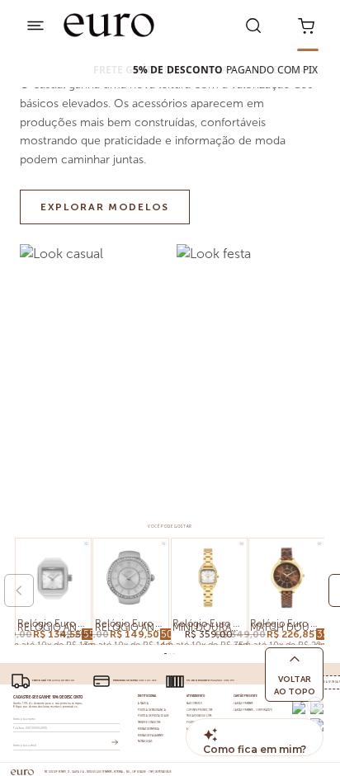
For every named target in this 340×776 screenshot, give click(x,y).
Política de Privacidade (153, 715)
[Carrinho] (306, 25)
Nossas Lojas (145, 741)
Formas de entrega (149, 729)
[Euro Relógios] (110, 25)
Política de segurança (152, 710)
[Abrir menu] (35, 25)
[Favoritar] (85, 543)
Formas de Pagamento (151, 735)
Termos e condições (149, 722)
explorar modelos (104, 207)
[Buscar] (253, 25)
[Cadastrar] (115, 742)
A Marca (143, 703)
